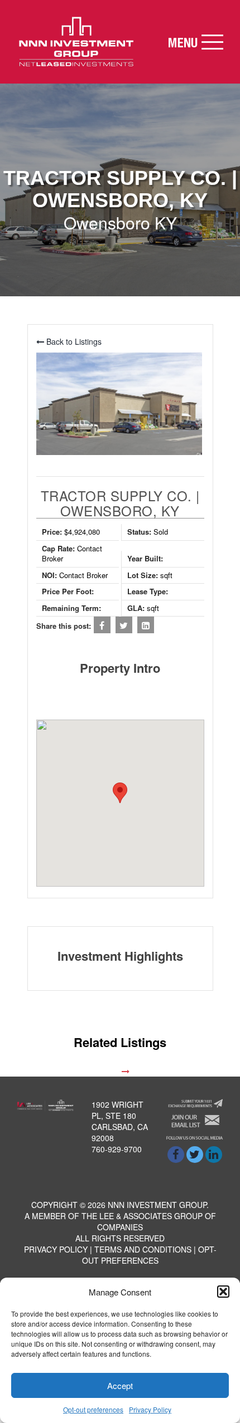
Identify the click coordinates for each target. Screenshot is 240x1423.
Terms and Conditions (142, 1249)
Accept (120, 1385)
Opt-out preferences (93, 1409)
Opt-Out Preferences (149, 1255)
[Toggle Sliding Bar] (195, 42)
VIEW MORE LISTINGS (79, 1071)
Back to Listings (73, 341)
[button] (223, 1291)
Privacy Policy (150, 1409)
